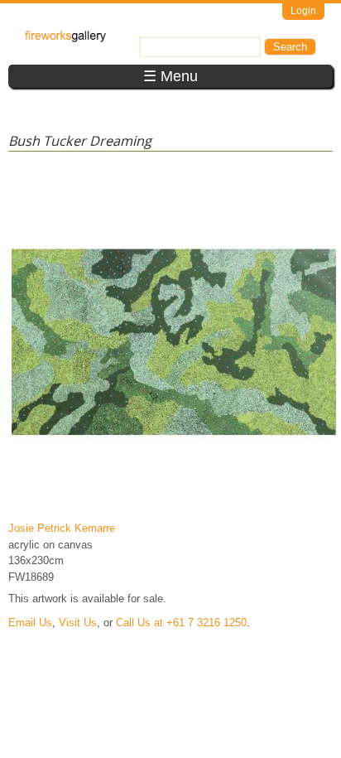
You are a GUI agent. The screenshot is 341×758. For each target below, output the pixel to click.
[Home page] (65, 38)
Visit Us (78, 622)
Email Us (30, 622)
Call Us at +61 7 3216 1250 (181, 622)
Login (303, 11)
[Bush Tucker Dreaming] (173, 504)
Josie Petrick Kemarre (61, 528)
